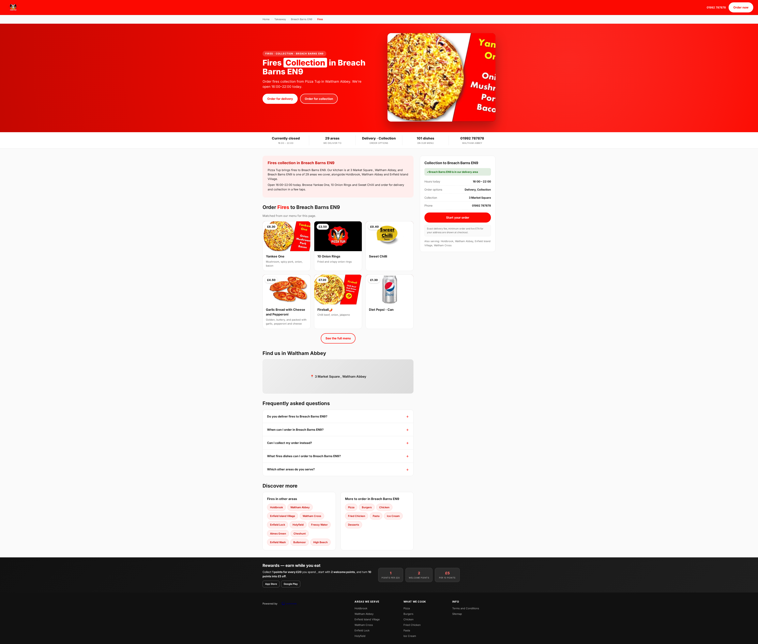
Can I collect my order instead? (289, 443)
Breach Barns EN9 (301, 19)
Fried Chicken (356, 516)
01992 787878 (716, 7)
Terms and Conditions (465, 608)
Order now (741, 7)
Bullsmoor (299, 542)
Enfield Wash (278, 542)
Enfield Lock (277, 524)
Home (266, 19)
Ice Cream (393, 516)
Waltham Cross (312, 516)
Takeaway (280, 19)
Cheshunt (300, 533)
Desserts (353, 524)
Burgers (367, 507)
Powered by (270, 603)
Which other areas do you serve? (291, 469)
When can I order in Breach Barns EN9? (295, 430)
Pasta (376, 516)
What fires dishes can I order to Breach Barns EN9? (304, 456)
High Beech (320, 542)
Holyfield (298, 524)
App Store (271, 583)
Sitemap (457, 613)
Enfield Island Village (282, 516)
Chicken (384, 507)
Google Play (291, 583)
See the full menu (338, 338)
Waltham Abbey (300, 507)
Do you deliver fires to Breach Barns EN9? (297, 416)
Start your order (457, 217)
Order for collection (319, 99)
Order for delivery (280, 99)
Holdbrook (276, 507)
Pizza (351, 507)
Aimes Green (278, 533)
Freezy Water (319, 524)
